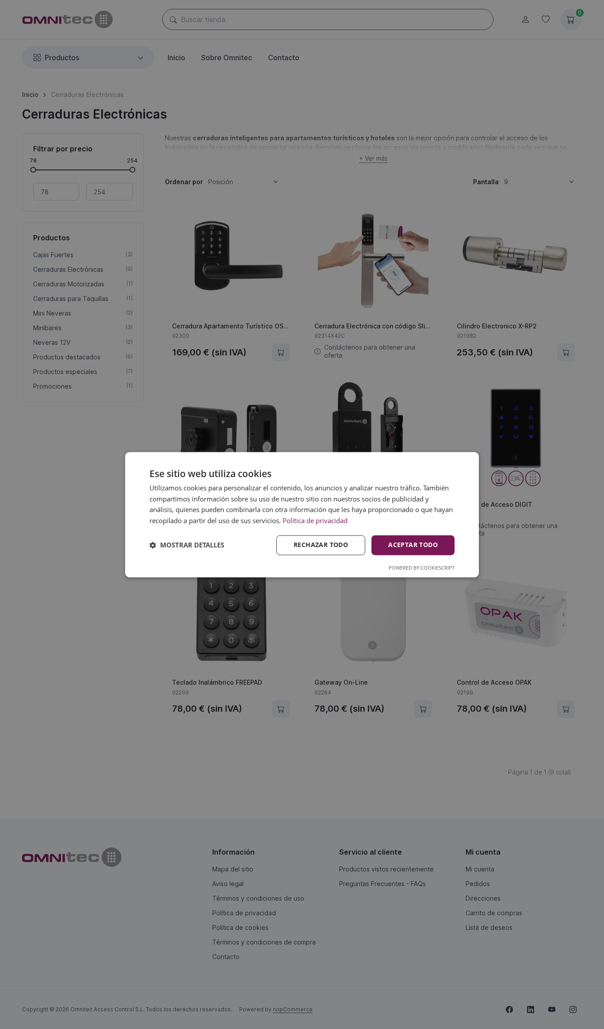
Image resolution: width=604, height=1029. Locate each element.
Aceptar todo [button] (413, 544)
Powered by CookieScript (422, 567)
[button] (186, 545)
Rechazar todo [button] (321, 544)
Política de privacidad (315, 520)
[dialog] (302, 514)
